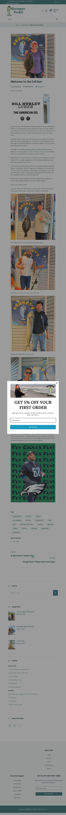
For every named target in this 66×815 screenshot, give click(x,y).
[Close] (57, 383)
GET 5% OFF (33, 427)
